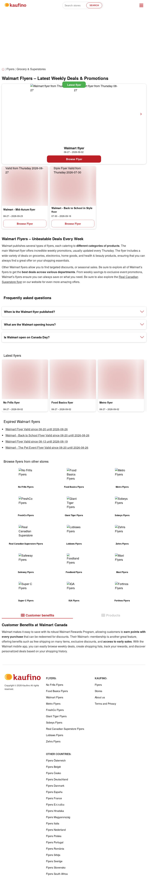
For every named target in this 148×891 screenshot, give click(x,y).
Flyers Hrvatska (55, 811)
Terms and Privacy (105, 703)
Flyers (10, 69)
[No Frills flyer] (25, 379)
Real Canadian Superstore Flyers (65, 729)
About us (100, 697)
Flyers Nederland (56, 829)
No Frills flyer (11, 402)
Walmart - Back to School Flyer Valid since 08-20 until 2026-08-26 (47, 435)
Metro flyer (106, 402)
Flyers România (55, 848)
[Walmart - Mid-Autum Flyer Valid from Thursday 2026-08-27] (25, 186)
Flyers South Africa (57, 874)
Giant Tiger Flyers (56, 716)
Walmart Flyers (54, 697)
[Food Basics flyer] (73, 379)
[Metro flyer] (121, 379)
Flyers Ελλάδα (55, 804)
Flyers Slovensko (56, 867)
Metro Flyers (53, 703)
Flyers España (54, 792)
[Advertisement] (74, 39)
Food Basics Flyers (57, 691)
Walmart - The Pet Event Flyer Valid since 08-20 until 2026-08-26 (46, 447)
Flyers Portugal (54, 842)
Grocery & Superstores (31, 69)
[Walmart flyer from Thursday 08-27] (74, 114)
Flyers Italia (52, 823)
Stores (98, 691)
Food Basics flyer (62, 402)
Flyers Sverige (54, 861)
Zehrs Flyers (53, 741)
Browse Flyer (74, 159)
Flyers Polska (53, 836)
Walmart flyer (74, 148)
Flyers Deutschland (57, 779)
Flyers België (53, 766)
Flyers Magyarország (58, 817)
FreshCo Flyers (55, 710)
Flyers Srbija (53, 855)
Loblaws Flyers (54, 735)
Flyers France (54, 798)
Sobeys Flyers (54, 722)
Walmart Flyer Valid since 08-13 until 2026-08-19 (36, 441)
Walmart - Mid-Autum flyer (19, 209)
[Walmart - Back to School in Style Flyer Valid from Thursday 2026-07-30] (73, 186)
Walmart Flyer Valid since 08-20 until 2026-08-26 (36, 429)
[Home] (3, 69)
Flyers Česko (53, 773)
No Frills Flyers (54, 684)
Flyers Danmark (55, 785)
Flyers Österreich (56, 760)
